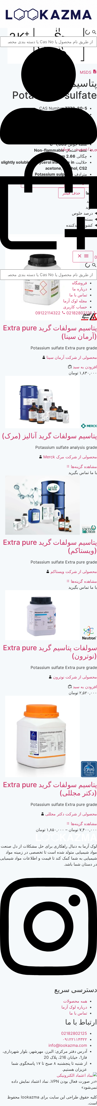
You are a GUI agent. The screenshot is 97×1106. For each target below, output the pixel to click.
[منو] (83, 256)
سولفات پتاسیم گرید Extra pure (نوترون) (50, 651)
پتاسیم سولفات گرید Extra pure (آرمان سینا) (50, 332)
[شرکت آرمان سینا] (88, 318)
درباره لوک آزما (74, 1007)
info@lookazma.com (67, 1045)
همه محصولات (75, 1001)
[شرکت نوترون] (88, 638)
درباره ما (79, 288)
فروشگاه (79, 282)
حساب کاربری (75, 306)
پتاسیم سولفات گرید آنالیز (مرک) (49, 436)
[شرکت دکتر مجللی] (88, 775)
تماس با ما (78, 294)
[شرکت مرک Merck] (88, 426)
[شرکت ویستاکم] (88, 533)
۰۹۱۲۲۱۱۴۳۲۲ (74, 1039)
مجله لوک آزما (75, 300)
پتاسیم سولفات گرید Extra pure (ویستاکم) (50, 546)
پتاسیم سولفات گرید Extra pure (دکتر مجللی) (50, 788)
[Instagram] (48, 980)
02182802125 (74, 1033)
